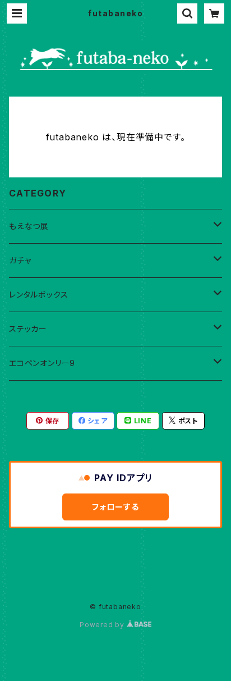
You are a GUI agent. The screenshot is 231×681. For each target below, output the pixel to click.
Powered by (103, 624)
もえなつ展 (29, 226)
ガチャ (20, 260)
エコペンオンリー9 (42, 363)
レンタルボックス (38, 294)
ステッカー (28, 328)
